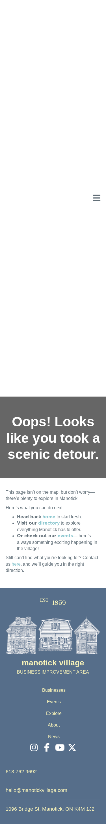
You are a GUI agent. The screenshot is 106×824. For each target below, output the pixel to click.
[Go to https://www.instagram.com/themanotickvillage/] (34, 747)
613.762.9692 (21, 771)
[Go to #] (59, 747)
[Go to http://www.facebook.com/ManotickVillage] (46, 747)
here (16, 564)
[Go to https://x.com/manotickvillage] (72, 747)
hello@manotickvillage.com (36, 790)
